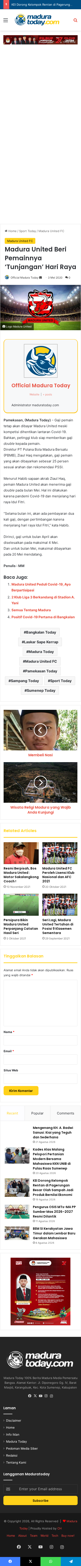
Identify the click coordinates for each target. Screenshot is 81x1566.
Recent (12, 1113)
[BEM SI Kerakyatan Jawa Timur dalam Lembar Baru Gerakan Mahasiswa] (17, 1233)
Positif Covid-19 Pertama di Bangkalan (43, 617)
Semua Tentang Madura (31, 610)
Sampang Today (25, 680)
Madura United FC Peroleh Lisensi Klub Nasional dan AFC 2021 (58, 874)
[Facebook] (29, 1396)
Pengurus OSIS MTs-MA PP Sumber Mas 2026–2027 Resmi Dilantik (54, 1212)
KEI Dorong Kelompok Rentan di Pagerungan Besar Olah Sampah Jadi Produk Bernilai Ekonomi (53, 1187)
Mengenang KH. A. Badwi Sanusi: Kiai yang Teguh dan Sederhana (53, 1132)
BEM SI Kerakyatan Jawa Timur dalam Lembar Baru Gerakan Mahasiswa (54, 1233)
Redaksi (11, 1455)
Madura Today (41, 651)
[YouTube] (40, 1396)
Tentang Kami (16, 1462)
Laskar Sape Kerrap (41, 642)
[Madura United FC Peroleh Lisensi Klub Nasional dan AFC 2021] (59, 853)
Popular (37, 1113)
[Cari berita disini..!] (75, 22)
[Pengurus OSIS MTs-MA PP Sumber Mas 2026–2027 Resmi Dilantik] (17, 1212)
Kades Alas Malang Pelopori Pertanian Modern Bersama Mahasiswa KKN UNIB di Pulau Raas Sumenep (52, 1159)
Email (9, 1051)
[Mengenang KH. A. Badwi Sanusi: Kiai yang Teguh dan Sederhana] (17, 1132)
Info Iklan (12, 1434)
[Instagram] (46, 1396)
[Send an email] (40, 277)
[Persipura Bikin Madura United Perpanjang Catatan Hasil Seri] (21, 905)
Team (33, 1535)
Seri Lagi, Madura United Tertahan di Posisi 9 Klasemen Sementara (57, 926)
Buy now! (67, 1535)
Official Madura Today (24, 277)
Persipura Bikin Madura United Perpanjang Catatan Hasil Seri (21, 926)
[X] (35, 1396)
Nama (9, 1032)
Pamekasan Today (41, 671)
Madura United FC (51, 231)
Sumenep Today (41, 690)
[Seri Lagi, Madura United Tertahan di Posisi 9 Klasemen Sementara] (59, 905)
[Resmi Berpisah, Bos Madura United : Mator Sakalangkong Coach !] (21, 853)
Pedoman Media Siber (22, 1448)
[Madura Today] (40, 20)
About (22, 1535)
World (44, 1535)
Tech (55, 1535)
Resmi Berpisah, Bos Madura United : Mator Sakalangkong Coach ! (21, 874)
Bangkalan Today (41, 632)
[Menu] (5, 22)
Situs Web (11, 1070)
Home (12, 231)
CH (59, 1528)
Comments (65, 1113)
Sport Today (27, 231)
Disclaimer (13, 1420)
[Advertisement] (40, 89)
